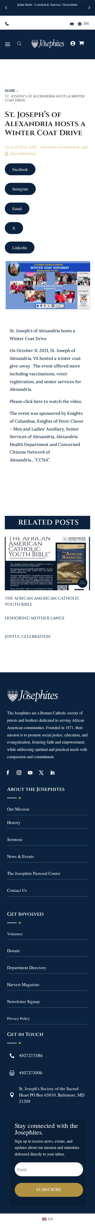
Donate (13, 950)
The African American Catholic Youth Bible (42, 601)
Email (17, 208)
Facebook (20, 169)
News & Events (20, 856)
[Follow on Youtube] (30, 772)
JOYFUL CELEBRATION (28, 636)
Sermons (15, 839)
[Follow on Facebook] (7, 772)
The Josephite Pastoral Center (33, 873)
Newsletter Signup (23, 1001)
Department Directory (26, 967)
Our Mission (18, 809)
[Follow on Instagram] (19, 772)
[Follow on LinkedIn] (52, 772)
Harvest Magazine (23, 984)
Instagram (20, 188)
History (14, 822)
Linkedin (19, 247)
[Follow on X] (41, 772)
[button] (89, 8)
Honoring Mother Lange (35, 618)
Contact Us (17, 890)
